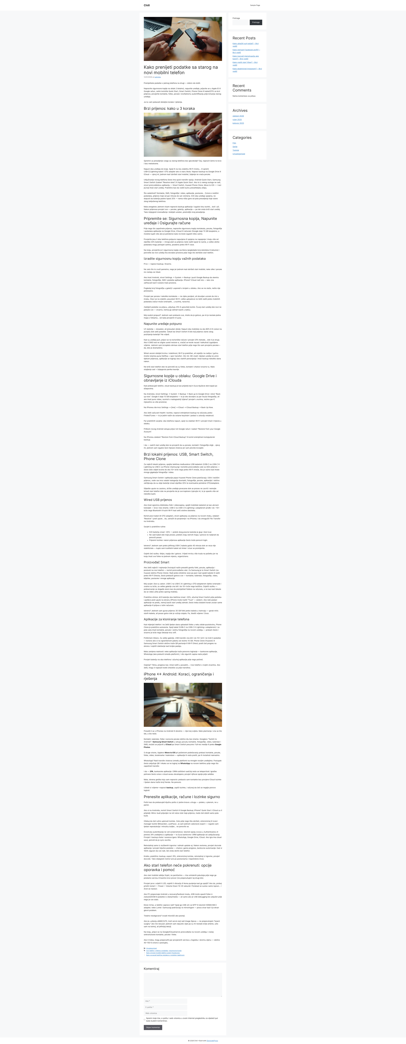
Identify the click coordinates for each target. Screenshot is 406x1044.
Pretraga (236, 18)
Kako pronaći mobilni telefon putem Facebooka (163, 953)
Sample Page (255, 5)
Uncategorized (151, 948)
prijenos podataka (161, 950)
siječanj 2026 (238, 116)
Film (234, 143)
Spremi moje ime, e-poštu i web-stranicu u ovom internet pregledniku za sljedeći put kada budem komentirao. (182, 1019)
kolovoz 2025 (238, 123)
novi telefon (150, 950)
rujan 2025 (237, 120)
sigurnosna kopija (175, 950)
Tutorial (236, 150)
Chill (147, 5)
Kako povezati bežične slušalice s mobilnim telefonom (165, 955)
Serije (235, 147)
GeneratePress (212, 1041)
